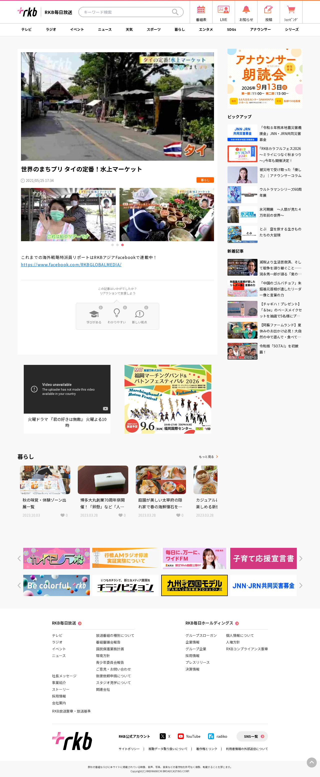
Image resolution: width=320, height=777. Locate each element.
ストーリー (61, 689)
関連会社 (103, 689)
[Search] (175, 12)
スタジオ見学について (113, 682)
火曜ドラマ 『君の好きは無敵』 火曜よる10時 (67, 422)
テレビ (26, 29)
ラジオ (51, 29)
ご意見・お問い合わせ (113, 669)
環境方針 (103, 655)
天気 (129, 29)
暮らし (179, 29)
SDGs (231, 29)
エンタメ (206, 29)
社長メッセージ (64, 675)
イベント (77, 29)
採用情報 (59, 696)
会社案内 (59, 702)
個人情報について (240, 635)
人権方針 (233, 642)
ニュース (105, 29)
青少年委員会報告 (110, 662)
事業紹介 (59, 682)
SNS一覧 (251, 736)
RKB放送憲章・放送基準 (71, 711)
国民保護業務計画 (110, 648)
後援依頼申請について (113, 675)
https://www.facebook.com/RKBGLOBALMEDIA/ (71, 264)
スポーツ (154, 29)
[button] (19, 558)
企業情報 (193, 642)
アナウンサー (260, 29)
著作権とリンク (206, 749)
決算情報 (193, 669)
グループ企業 (196, 648)
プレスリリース (198, 662)
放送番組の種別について (115, 635)
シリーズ (292, 29)
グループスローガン (201, 635)
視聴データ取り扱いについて (168, 749)
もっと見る (206, 456)
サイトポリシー (129, 749)
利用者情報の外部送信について (247, 749)
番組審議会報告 (108, 642)
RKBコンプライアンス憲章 (247, 648)
